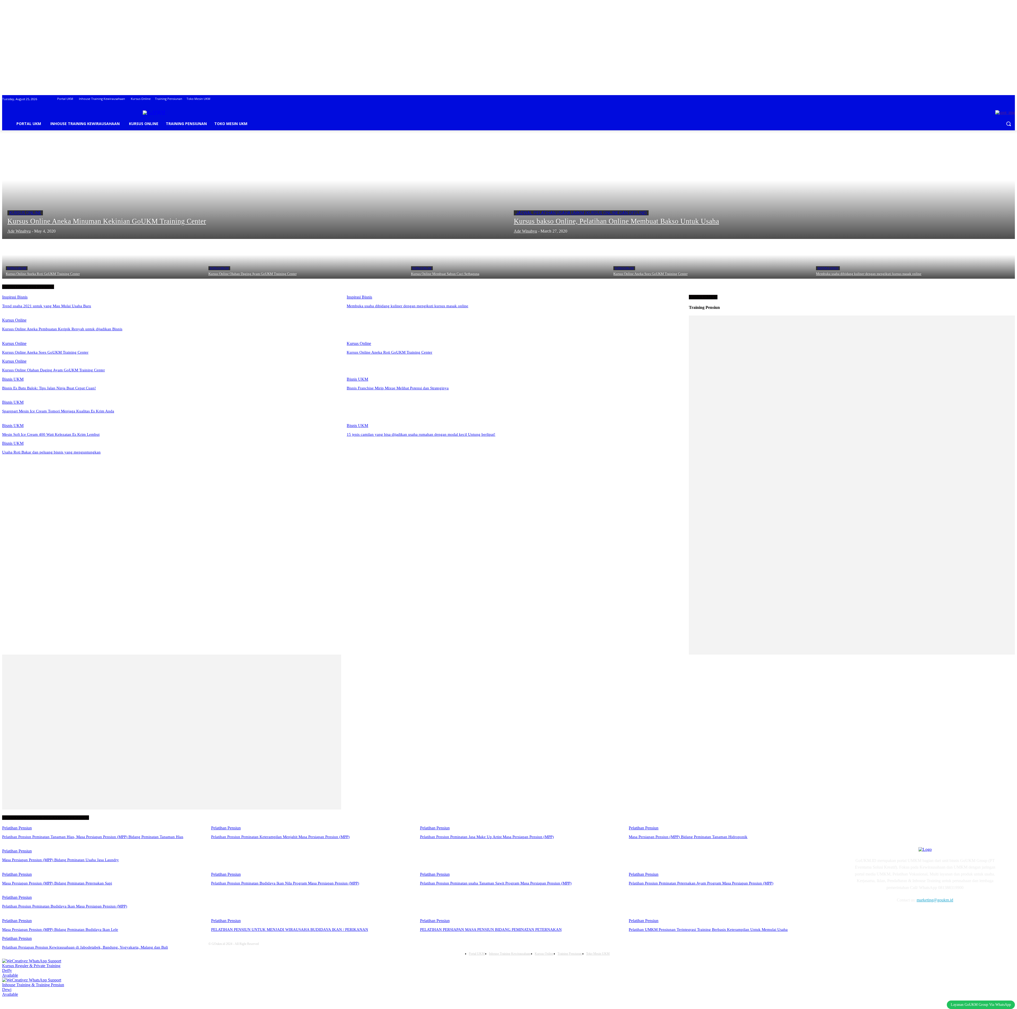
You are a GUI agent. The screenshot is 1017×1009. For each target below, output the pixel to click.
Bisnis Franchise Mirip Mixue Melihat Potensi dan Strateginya (398, 388)
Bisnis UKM (13, 379)
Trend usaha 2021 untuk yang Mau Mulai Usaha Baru (46, 306)
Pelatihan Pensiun (17, 828)
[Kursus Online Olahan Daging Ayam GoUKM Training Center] (306, 259)
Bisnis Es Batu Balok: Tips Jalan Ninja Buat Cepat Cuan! (49, 388)
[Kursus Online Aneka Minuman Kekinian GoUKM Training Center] (255, 190)
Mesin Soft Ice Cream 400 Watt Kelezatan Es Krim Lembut (51, 434)
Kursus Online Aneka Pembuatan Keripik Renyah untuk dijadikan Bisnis (62, 329)
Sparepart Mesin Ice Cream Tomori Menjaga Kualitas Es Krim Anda (58, 411)
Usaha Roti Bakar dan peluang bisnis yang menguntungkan (51, 452)
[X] (899, 915)
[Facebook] (858, 915)
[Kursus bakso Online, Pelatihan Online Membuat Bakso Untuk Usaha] (761, 190)
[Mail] (885, 915)
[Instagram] (872, 915)
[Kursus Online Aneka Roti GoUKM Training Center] (103, 259)
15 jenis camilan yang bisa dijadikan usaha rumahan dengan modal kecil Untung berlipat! (421, 434)
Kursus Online (25, 212)
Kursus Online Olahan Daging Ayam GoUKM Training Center (53, 370)
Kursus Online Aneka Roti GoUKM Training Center (389, 352)
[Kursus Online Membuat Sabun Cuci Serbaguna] (508, 259)
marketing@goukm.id (935, 900)
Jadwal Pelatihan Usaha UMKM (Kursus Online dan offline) (581, 212)
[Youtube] (912, 915)
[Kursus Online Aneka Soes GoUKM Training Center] (711, 259)
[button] (1008, 123)
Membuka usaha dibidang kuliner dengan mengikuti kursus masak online (407, 306)
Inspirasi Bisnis (827, 268)
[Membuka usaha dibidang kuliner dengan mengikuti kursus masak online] (913, 259)
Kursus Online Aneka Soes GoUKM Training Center (45, 352)
